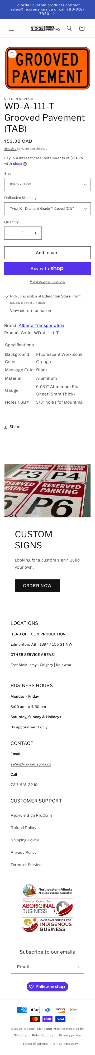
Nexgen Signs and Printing (44, 1028)
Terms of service (35, 1043)
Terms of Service (26, 865)
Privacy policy (70, 1035)
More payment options (47, 282)
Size (8, 174)
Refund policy (42, 1035)
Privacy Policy (24, 852)
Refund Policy (23, 828)
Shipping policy (65, 1043)
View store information (30, 310)
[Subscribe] (77, 967)
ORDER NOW (37, 585)
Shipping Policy (25, 840)
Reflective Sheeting (20, 198)
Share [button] (15, 427)
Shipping (10, 148)
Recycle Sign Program (31, 815)
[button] (11, 28)
